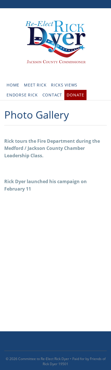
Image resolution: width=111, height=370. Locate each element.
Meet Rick (35, 85)
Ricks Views (64, 85)
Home (13, 85)
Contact (52, 95)
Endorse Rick (22, 95)
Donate (75, 95)
